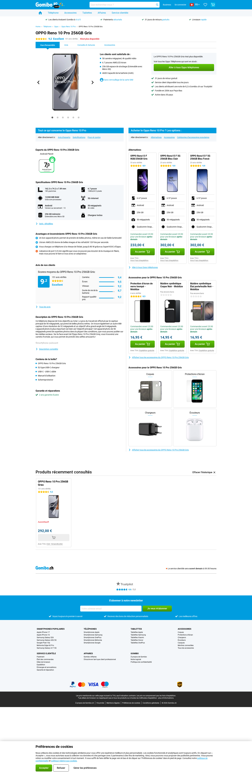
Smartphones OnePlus (92, 637)
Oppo (56, 27)
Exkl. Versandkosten (55, 544)
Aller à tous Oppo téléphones (145, 267)
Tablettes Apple (137, 632)
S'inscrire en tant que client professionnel (100, 659)
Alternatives (156, 137)
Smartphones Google (92, 643)
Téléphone (53, 12)
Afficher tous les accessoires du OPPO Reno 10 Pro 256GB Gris (160, 357)
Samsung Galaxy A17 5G (46, 648)
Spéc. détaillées (46, 224)
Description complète (48, 349)
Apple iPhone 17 (43, 632)
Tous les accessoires (186, 648)
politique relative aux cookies (64, 761)
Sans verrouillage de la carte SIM (118, 80)
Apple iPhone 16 (43, 635)
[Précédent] (38, 82)
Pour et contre (94, 137)
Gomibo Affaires (90, 657)
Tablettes (87, 12)
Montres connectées (186, 645)
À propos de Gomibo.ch (84, 703)
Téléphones (90, 629)
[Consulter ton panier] (212, 4)
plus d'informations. (166, 698)
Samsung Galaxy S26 (45, 637)
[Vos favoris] (205, 4)
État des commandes (45, 659)
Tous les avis (44, 307)
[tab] (52, 117)
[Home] (40, 12)
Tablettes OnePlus (138, 643)
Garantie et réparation (45, 670)
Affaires (102, 12)
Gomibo (135, 653)
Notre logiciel (136, 659)
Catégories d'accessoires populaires (193, 137)
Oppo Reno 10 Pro (68, 27)
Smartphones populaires (51, 629)
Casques (181, 643)
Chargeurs (182, 637)
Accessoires (70, 12)
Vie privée (100, 703)
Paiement (40, 657)
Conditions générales (151, 703)
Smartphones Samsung (93, 635)
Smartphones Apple (91, 632)
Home (38, 27)
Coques (181, 632)
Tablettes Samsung (138, 635)
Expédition (41, 665)
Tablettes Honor (137, 640)
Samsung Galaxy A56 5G (46, 640)
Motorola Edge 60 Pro (45, 645)
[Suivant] (92, 82)
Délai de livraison (43, 662)
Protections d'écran (185, 635)
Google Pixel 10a (43, 643)
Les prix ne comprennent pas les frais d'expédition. (156, 696)
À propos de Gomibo (139, 657)
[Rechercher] (157, 4)
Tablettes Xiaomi (137, 637)
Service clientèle (120, 12)
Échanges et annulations (46, 667)
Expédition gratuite (146, 351)
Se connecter (180, 5)
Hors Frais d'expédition (139, 261)
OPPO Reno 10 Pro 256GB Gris (91, 27)
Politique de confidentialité (141, 662)
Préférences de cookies (131, 703)
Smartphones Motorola (93, 640)
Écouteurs (182, 640)
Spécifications (79, 137)
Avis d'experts (64, 137)
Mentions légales (113, 703)
